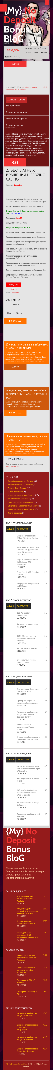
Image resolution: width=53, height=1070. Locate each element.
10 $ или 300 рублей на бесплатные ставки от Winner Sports (27, 792)
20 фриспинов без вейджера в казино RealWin (25, 898)
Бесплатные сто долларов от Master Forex (26, 726)
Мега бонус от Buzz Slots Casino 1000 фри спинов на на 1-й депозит (28, 549)
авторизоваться (12, 466)
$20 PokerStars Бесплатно (23, 614)
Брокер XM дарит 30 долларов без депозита (27, 702)
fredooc (26, 87)
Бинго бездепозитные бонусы (20, 481)
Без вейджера (40, 48)
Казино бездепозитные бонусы (22, 88)
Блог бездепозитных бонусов (20, 484)
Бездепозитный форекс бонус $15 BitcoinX (27, 1038)
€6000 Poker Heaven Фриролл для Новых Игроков (26, 638)
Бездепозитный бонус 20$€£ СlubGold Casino (27, 537)
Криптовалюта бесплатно (19, 499)
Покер (27, 53)
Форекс (8, 57)
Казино (28, 48)
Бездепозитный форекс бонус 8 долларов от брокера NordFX (27, 714)
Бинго (44, 53)
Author (11, 99)
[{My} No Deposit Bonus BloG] (26, 865)
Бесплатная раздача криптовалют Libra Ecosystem (26, 970)
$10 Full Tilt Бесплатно (27, 624)
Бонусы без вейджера (17, 488)
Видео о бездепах (15, 492)
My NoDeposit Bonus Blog (16, 1064)
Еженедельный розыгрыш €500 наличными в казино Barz (28, 935)
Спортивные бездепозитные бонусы (23, 506)
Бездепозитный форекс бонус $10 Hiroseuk (27, 1050)
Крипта (17, 57)
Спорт (36, 53)
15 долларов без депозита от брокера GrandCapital (28, 738)
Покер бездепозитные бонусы (20, 502)
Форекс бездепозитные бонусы (21, 509)
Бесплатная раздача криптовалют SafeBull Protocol (27, 957)
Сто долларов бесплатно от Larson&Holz (28, 690)
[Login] (47, 2)
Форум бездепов (15, 513)
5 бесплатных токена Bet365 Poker (26, 661)
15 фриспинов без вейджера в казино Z (26, 922)
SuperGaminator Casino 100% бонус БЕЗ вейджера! (27, 562)
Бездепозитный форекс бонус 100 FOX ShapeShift (27, 1027)
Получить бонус (13, 285)
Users (22, 99)
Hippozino (15, 293)
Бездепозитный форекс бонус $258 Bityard (27, 1014)
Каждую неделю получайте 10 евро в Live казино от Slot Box (26, 394)
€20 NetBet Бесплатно (27, 648)
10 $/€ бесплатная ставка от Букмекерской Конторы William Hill (28, 768)
